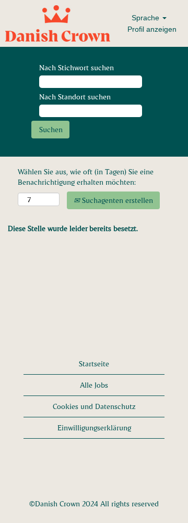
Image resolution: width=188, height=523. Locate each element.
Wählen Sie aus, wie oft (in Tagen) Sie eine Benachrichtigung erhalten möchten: (86, 176)
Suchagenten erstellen (116, 200)
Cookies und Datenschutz (94, 406)
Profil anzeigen (152, 29)
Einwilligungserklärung (94, 427)
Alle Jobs (94, 384)
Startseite (94, 363)
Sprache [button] (146, 18)
